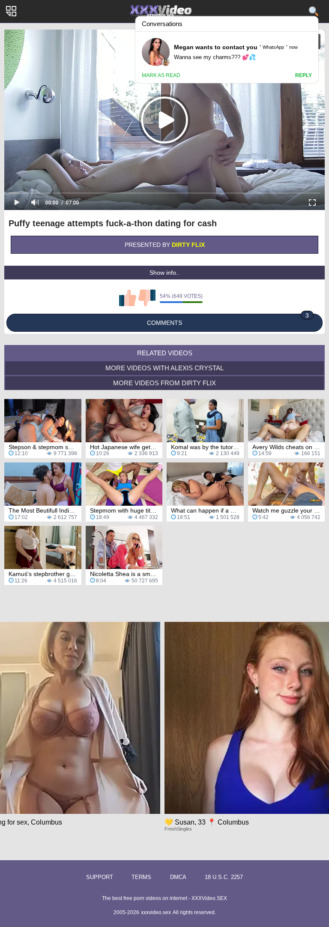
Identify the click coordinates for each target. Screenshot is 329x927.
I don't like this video (147, 297)
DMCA (178, 877)
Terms (141, 877)
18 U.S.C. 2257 (224, 877)
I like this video (127, 297)
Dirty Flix (188, 244)
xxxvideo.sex (156, 912)
